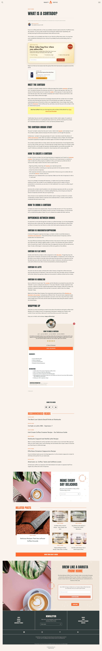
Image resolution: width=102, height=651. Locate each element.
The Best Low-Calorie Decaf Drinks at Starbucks (44, 419)
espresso (65, 88)
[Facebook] (46, 407)
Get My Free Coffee (75, 596)
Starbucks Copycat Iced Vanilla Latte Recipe (43, 439)
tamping (48, 165)
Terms (83, 619)
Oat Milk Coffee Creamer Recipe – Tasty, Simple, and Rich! (60, 527)
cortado (47, 283)
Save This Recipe (51, 348)
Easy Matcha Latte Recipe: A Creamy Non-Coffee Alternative (78, 527)
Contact (18, 619)
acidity (52, 92)
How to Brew (31, 9)
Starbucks (35, 103)
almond (37, 173)
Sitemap (18, 621)
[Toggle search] (2, 2)
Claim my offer (61, 59)
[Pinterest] (52, 407)
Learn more (75, 604)
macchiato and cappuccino (34, 235)
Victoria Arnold (35, 23)
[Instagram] (42, 632)
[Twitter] (49, 407)
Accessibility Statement (83, 621)
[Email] (56, 407)
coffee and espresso (33, 137)
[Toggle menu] (99, 2)
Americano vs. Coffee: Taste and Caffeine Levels (44, 462)
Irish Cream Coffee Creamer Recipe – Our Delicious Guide (47, 432)
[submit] (60, 624)
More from (51, 554)
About (19, 617)
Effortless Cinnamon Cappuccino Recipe (42, 451)
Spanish (60, 131)
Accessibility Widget (18, 623)
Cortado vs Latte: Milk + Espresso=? (40, 426)
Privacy (83, 617)
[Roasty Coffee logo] (50, 2)
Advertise (83, 623)
